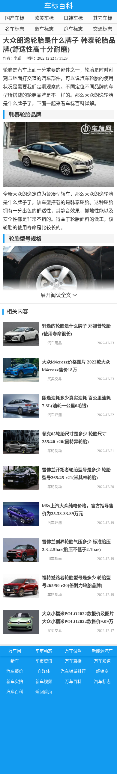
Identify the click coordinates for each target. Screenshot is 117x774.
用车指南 (54, 559)
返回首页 (43, 691)
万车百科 (73, 681)
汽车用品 (54, 343)
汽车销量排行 (73, 671)
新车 (14, 661)
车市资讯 (43, 661)
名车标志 (14, 28)
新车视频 (43, 681)
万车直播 (73, 661)
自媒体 (44, 671)
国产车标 (14, 18)
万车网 (14, 651)
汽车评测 (54, 415)
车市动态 (43, 651)
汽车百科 (14, 691)
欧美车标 (44, 18)
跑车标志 (73, 28)
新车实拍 (14, 681)
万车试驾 (73, 651)
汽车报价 (14, 671)
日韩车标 (73, 18)
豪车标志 (44, 28)
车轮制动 (54, 451)
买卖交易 (54, 379)
